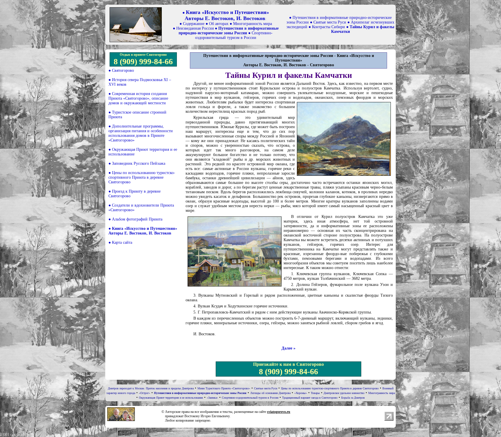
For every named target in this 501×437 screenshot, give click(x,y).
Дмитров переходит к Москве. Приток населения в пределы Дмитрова (151, 388)
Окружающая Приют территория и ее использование (171, 397)
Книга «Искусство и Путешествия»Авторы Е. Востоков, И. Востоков (227, 15)
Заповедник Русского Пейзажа (138, 163)
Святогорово (123, 70)
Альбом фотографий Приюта (137, 219)
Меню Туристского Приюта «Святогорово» (223, 388)
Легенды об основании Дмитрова (270, 393)
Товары (315, 393)
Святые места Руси (329, 22)
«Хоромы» (300, 393)
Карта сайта (122, 242)
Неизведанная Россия (195, 28)
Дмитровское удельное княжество (344, 393)
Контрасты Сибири (328, 27)
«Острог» (144, 393)
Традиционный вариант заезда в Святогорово (309, 397)
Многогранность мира (252, 24)
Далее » (288, 348)
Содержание (193, 24)
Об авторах (218, 24)
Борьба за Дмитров (353, 397)
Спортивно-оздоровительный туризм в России (234, 35)
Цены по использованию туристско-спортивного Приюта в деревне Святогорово (141, 177)
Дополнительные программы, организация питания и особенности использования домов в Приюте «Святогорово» (140, 133)
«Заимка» (212, 397)
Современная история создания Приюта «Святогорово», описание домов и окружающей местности (138, 98)
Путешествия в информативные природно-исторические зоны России (229, 30)
